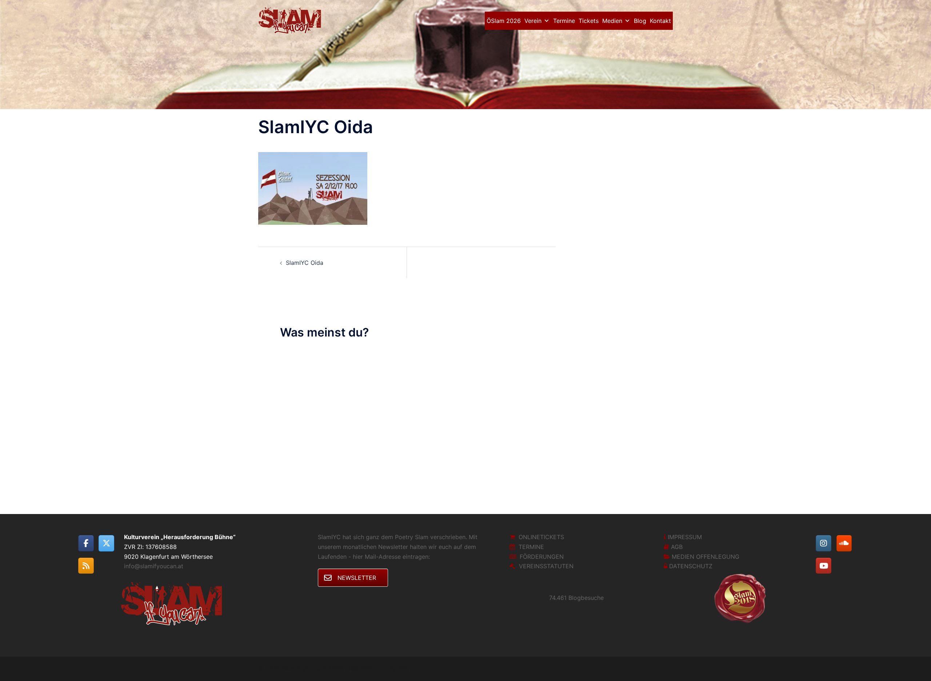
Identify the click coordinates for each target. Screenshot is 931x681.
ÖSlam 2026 (504, 20)
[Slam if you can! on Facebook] (86, 543)
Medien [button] (612, 20)
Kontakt (660, 20)
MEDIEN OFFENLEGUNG (705, 556)
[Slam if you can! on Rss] (86, 566)
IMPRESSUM (685, 537)
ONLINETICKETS (541, 537)
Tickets (589, 20)
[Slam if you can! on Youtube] (823, 566)
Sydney (399, 668)
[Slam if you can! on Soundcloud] (844, 543)
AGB (677, 546)
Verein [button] (533, 20)
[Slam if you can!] (291, 20)
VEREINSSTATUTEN (546, 566)
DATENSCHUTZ (690, 566)
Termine (564, 20)
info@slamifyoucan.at (153, 566)
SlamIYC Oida (304, 262)
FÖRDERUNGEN (542, 556)
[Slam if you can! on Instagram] (823, 543)
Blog (640, 20)
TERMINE (531, 546)
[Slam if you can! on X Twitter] (106, 543)
